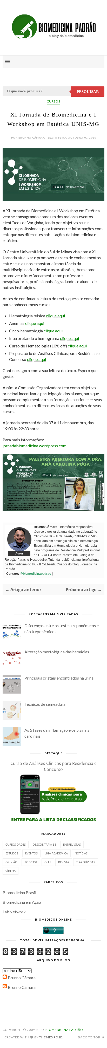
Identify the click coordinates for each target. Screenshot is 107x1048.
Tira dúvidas (85, 862)
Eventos (31, 853)
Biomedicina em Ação (22, 902)
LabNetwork (14, 911)
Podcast (30, 862)
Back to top (89, 1037)
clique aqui (55, 315)
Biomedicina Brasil (19, 892)
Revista (63, 862)
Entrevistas (72, 844)
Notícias (81, 853)
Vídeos (10, 871)
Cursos (53, 101)
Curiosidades (15, 844)
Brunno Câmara (22, 977)
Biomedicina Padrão (64, 1030)
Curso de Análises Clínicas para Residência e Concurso (53, 766)
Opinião (11, 862)
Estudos (11, 853)
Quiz (47, 862)
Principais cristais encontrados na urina (58, 677)
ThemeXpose (50, 1037)
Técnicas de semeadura (44, 704)
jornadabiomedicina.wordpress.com (34, 445)
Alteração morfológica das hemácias (56, 651)
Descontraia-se (44, 844)
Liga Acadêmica (56, 853)
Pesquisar (88, 92)
